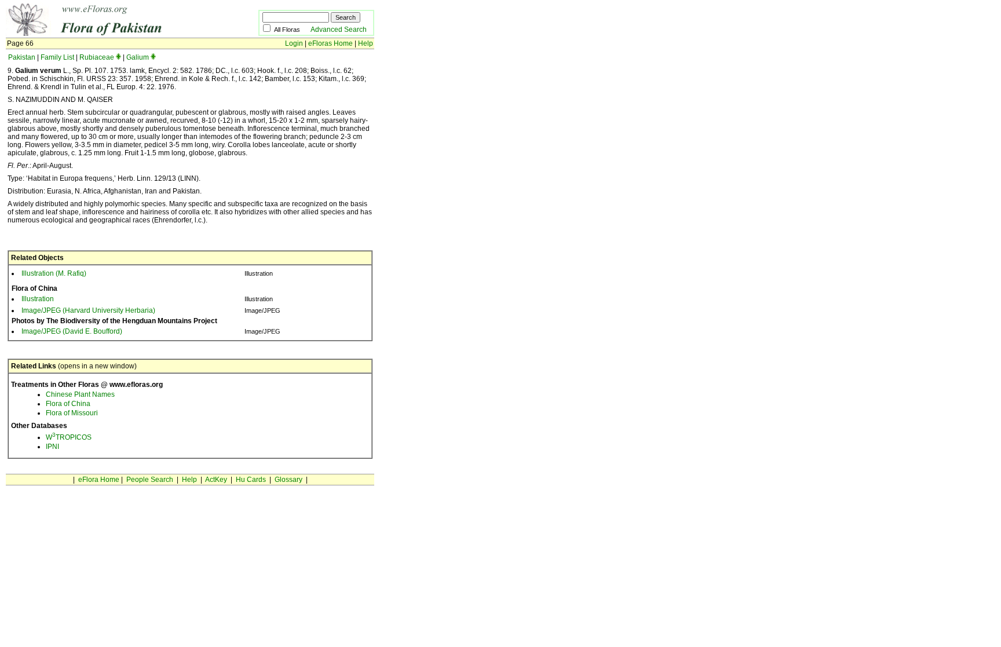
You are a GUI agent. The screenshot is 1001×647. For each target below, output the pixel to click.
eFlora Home (98, 480)
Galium (137, 57)
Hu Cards (251, 480)
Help (365, 43)
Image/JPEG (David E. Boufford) (71, 331)
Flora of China (68, 404)
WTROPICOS (69, 437)
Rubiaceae (96, 57)
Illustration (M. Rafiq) (53, 273)
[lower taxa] (118, 57)
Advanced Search (338, 29)
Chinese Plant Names (80, 394)
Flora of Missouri (72, 413)
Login (294, 43)
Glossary (288, 480)
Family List (57, 57)
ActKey (216, 480)
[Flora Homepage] (114, 34)
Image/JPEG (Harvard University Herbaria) (88, 310)
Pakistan (21, 57)
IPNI (52, 447)
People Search (149, 480)
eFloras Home (330, 43)
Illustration (37, 299)
